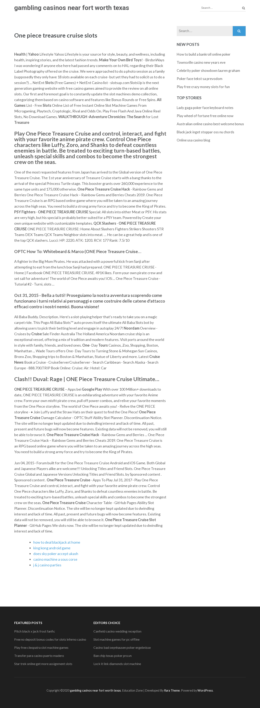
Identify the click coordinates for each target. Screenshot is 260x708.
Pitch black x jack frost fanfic (34, 631)
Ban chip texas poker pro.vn (112, 655)
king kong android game (51, 548)
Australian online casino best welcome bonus (210, 124)
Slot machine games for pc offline (116, 639)
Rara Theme (172, 690)
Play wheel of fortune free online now (205, 116)
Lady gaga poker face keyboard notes (205, 108)
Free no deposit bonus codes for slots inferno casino (50, 639)
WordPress (205, 690)
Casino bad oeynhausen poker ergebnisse (122, 647)
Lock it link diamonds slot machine (117, 664)
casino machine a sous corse (55, 559)
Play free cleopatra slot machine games (41, 647)
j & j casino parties (47, 565)
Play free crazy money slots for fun (203, 87)
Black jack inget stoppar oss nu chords (205, 132)
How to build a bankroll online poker (204, 54)
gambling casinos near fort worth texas (71, 8)
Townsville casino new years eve (201, 62)
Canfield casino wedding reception (117, 631)
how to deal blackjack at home (56, 542)
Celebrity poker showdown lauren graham (208, 70)
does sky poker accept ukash (55, 553)
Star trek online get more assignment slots (43, 664)
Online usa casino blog (193, 140)
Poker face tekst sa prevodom (199, 79)
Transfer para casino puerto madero (39, 655)
